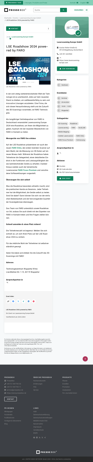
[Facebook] (34, 437)
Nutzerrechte (38, 424)
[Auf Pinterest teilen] (34, 301)
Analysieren (66, 390)
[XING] (45, 437)
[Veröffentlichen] (85, 358)
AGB (35, 411)
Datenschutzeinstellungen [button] (42, 418)
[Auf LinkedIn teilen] (29, 301)
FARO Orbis (17, 148)
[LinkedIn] (37, 437)
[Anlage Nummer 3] (32, 82)
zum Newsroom (68, 69)
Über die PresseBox (42, 377)
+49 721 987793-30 (14, 384)
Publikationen (9, 418)
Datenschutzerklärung (41, 415)
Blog (6, 424)
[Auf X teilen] (18, 301)
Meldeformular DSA (40, 421)
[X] (42, 437)
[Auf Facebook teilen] (13, 301)
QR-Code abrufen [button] (65, 169)
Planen (64, 381)
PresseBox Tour (14, 3)
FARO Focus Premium (27, 170)
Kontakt (14, 28)
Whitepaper (8, 411)
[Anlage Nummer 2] (28, 82)
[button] (28, 72)
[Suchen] (63, 10)
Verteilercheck (38, 430)
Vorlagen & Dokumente (12, 421)
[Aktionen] (48, 28)
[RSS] (39, 437)
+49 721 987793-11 (14, 387)
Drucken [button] (62, 166)
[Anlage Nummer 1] (24, 82)
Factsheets (8, 415)
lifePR (35, 433)
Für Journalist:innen (69, 393)
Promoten (66, 387)
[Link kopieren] (8, 301)
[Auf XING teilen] (23, 301)
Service (36, 390)
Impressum (37, 427)
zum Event (66, 178)
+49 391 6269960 (65, 54)
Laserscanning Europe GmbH (22, 37)
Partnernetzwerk (39, 381)
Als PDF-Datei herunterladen (69, 172)
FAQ (34, 387)
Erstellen (65, 384)
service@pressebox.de (26, 353)
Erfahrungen (38, 384)
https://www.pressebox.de (16, 393)
